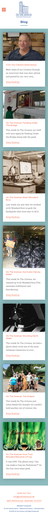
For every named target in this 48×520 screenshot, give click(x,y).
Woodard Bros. (39, 508)
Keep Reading (12, 82)
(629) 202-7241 (24, 493)
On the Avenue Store (11, 508)
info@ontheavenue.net (24, 497)
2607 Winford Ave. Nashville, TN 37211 (24, 501)
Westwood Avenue (26, 508)
